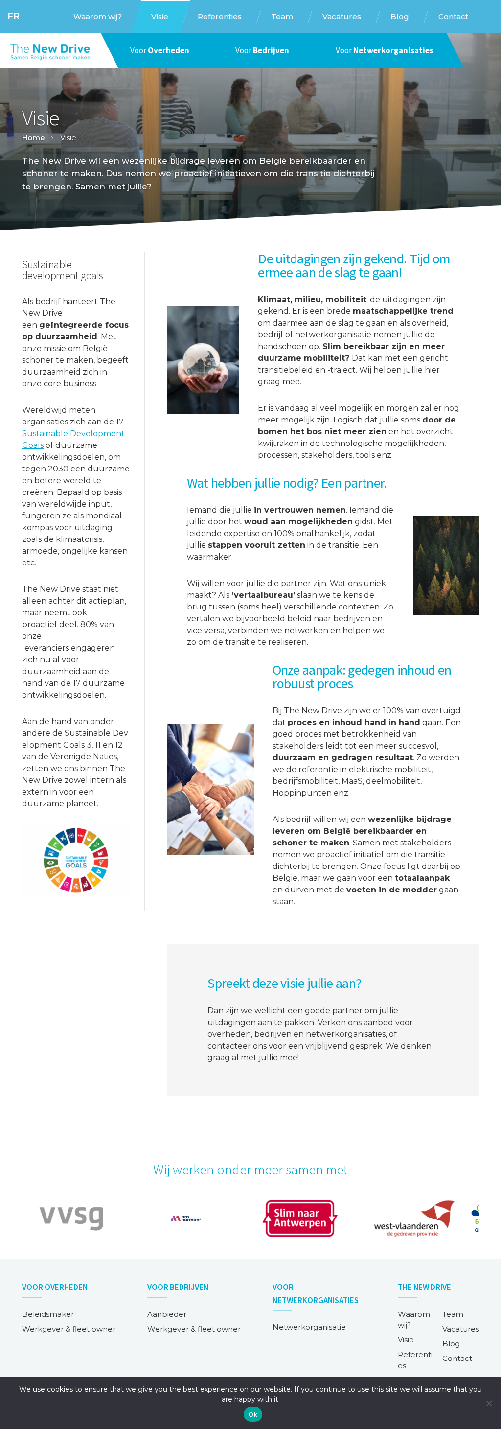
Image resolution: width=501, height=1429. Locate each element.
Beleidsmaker (48, 1314)
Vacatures (460, 1329)
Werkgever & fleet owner (68, 1329)
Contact (457, 1358)
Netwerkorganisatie (309, 1327)
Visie (406, 1339)
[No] (489, 1403)
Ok (253, 1414)
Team (452, 1314)
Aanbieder (166, 1314)
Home (33, 137)
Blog (451, 1343)
